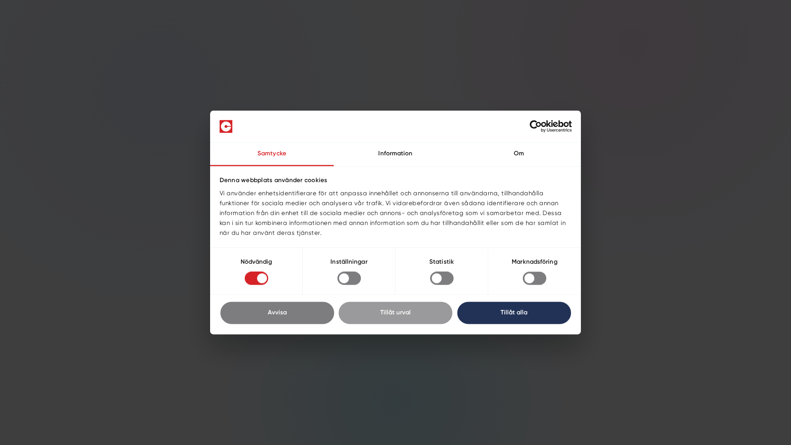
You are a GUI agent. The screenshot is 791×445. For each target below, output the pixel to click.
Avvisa (277, 312)
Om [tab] (519, 153)
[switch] (349, 278)
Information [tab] (395, 153)
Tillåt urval (395, 312)
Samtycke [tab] (271, 153)
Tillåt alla (514, 312)
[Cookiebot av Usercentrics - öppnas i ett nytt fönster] (536, 126)
